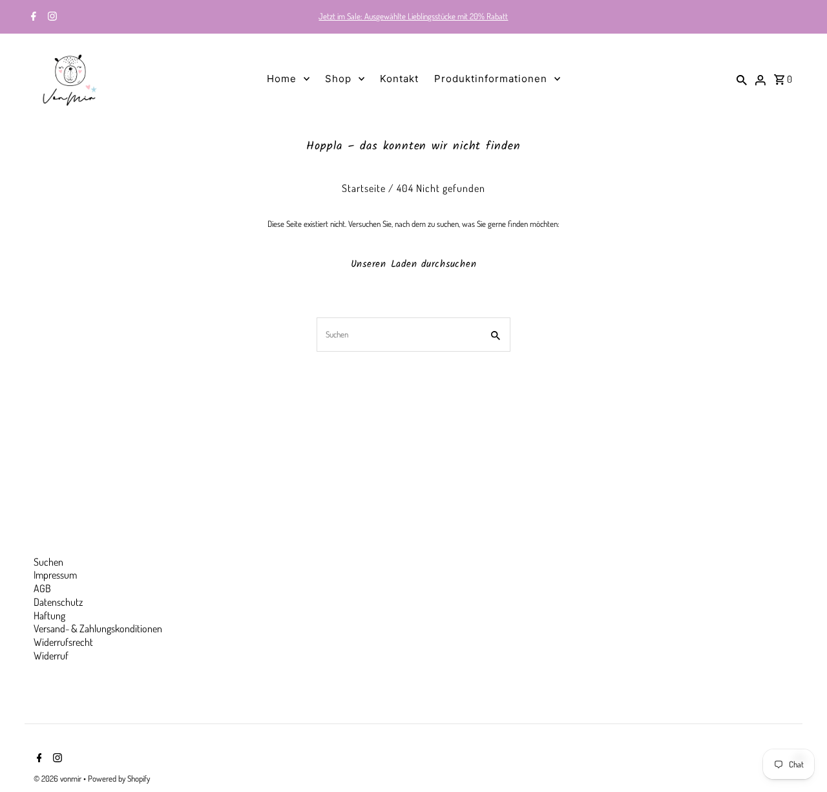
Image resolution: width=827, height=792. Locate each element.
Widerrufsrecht (63, 642)
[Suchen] (741, 78)
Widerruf (51, 655)
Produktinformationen (490, 78)
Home (282, 78)
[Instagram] (51, 17)
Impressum (55, 574)
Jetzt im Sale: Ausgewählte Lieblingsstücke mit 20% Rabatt (413, 16)
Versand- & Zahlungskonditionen (98, 628)
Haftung (49, 615)
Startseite (364, 188)
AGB (42, 588)
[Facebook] (32, 17)
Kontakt (399, 78)
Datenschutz (58, 601)
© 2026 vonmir (58, 778)
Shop (338, 78)
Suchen (48, 561)
